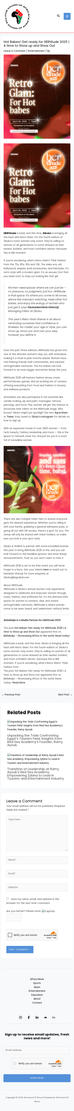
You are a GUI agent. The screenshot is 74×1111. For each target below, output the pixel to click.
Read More (19, 682)
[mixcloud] (53, 1017)
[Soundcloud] (45, 1017)
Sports (37, 983)
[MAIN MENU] (67, 16)
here (46, 569)
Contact (37, 1002)
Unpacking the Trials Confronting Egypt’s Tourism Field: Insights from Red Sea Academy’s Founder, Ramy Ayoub (35, 740)
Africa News (37, 979)
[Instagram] (20, 1017)
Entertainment (36, 51)
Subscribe (37, 1078)
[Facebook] (28, 1017)
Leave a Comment (14, 51)
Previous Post (11, 694)
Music (37, 987)
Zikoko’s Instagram (42, 416)
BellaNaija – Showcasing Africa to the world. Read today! (37, 635)
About (37, 998)
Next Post (65, 694)
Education (37, 995)
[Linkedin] (37, 1017)
